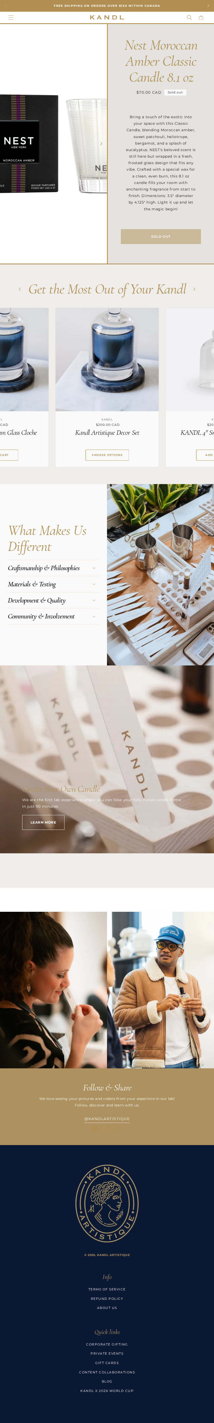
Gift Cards (107, 1363)
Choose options (72, 455)
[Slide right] (101, 144)
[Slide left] (5, 144)
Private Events (107, 1353)
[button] (11, 17)
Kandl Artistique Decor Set (73, 432)
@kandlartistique (107, 1118)
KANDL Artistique (113, 1255)
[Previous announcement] (5, 5)
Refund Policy (107, 1299)
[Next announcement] (208, 5)
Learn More (43, 822)
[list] (107, 387)
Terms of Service (107, 1289)
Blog (107, 1381)
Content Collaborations (107, 1372)
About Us (107, 1308)
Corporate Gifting (107, 1344)
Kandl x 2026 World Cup (107, 1391)
